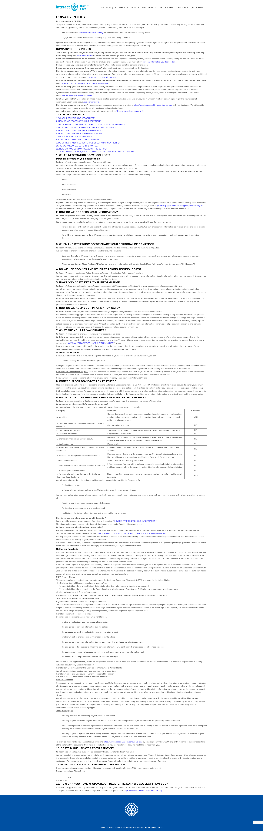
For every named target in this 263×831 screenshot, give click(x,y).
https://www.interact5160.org (90, 32)
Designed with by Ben (143, 828)
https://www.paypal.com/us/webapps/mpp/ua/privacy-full (179, 205)
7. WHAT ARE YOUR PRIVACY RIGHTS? (74, 137)
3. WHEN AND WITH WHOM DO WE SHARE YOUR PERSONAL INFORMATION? (91, 124)
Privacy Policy (158, 828)
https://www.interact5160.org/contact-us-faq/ (153, 105)
